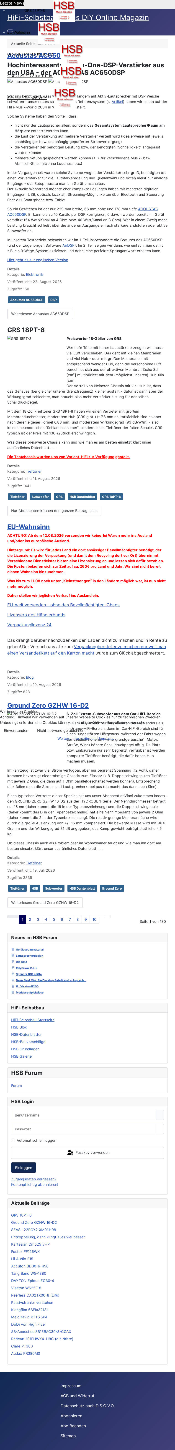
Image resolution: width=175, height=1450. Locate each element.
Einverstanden (16, 730)
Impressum (108, 738)
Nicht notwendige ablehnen (60, 730)
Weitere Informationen (76, 738)
